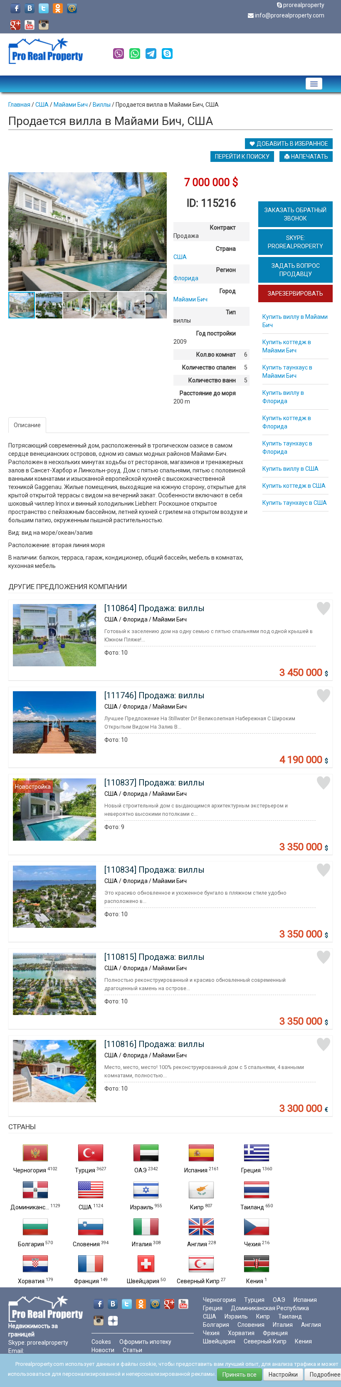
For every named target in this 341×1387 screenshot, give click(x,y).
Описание (27, 425)
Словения (86, 1244)
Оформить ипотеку (145, 1341)
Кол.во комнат (216, 354)
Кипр (197, 1207)
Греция (251, 1170)
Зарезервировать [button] (295, 293)
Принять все (239, 1374)
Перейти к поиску (242, 156)
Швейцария (143, 1281)
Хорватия (31, 1281)
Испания (196, 1170)
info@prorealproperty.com (289, 15)
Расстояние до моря (208, 393)
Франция (86, 1281)
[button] (159, 179)
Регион (226, 270)
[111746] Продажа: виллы (154, 695)
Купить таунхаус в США (294, 502)
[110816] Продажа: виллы (154, 1044)
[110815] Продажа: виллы (154, 957)
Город (228, 291)
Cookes (101, 1341)
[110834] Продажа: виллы (154, 870)
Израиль (141, 1207)
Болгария (31, 1244)
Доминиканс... (29, 1207)
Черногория (29, 1170)
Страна (226, 248)
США (85, 1207)
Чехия (252, 1244)
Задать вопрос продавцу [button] (296, 269)
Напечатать (309, 156)
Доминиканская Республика (270, 1308)
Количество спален (209, 367)
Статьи (132, 1350)
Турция (85, 1170)
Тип (231, 312)
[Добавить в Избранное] (323, 608)
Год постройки (216, 333)
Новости (102, 1350)
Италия (142, 1244)
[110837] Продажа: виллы (154, 783)
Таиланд (252, 1207)
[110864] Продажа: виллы (154, 608)
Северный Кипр (198, 1281)
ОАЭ (140, 1170)
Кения (254, 1281)
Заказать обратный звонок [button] (295, 214)
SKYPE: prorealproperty (295, 242)
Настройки (283, 1374)
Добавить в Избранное (291, 143)
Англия (197, 1244)
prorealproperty (303, 5)
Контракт (223, 227)
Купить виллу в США (290, 468)
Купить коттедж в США (294, 485)
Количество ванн (212, 380)
